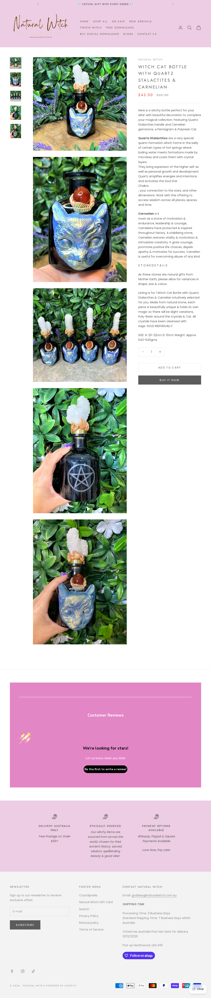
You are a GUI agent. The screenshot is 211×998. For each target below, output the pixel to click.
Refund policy (89, 923)
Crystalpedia (88, 895)
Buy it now (169, 380)
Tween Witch (91, 27)
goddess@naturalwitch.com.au (154, 895)
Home (84, 21)
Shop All (100, 21)
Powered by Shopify (61, 985)
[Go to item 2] (15, 79)
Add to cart (169, 368)
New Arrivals (140, 21)
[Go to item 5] (15, 131)
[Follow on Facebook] (12, 971)
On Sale (118, 21)
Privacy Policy (88, 916)
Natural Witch (150, 59)
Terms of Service (91, 929)
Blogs (128, 34)
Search (84, 909)
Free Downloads (120, 27)
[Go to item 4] (15, 112)
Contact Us (147, 34)
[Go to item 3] (15, 96)
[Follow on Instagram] (23, 971)
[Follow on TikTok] (33, 971)
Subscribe (25, 925)
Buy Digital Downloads (99, 34)
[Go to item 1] (15, 63)
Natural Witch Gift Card (96, 902)
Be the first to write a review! (105, 769)
